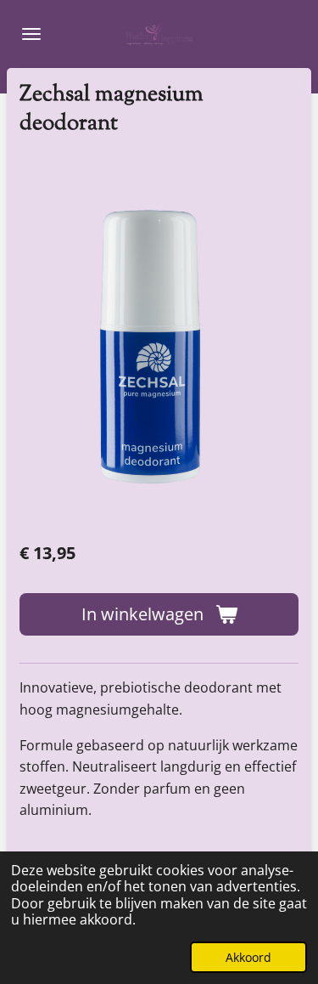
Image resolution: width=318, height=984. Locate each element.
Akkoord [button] (248, 957)
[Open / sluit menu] (31, 34)
